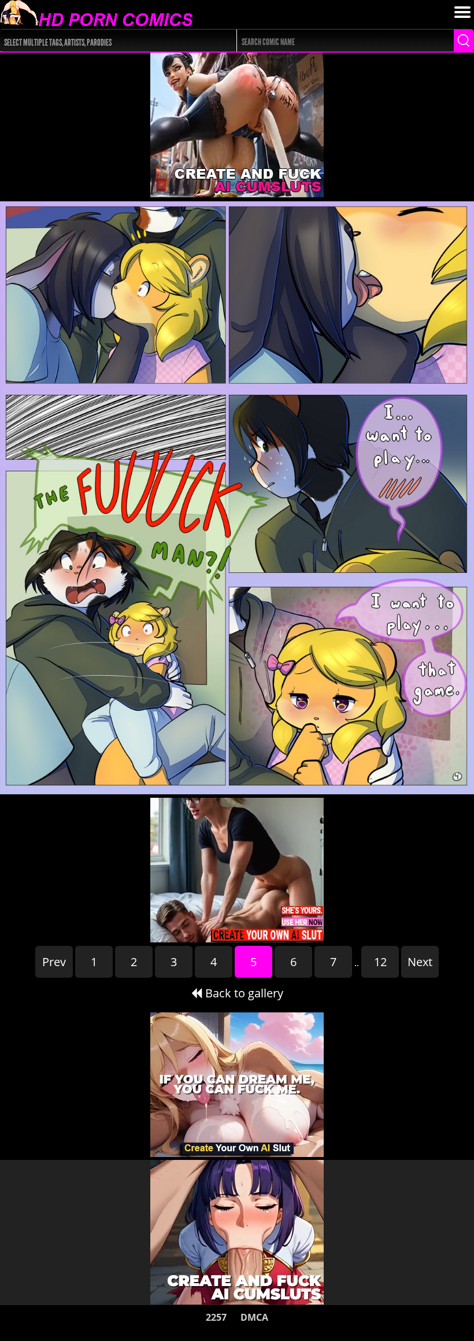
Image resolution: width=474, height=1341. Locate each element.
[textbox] (109, 41)
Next (420, 962)
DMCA (254, 1317)
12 (380, 962)
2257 (216, 1317)
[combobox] (106, 40)
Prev (54, 962)
